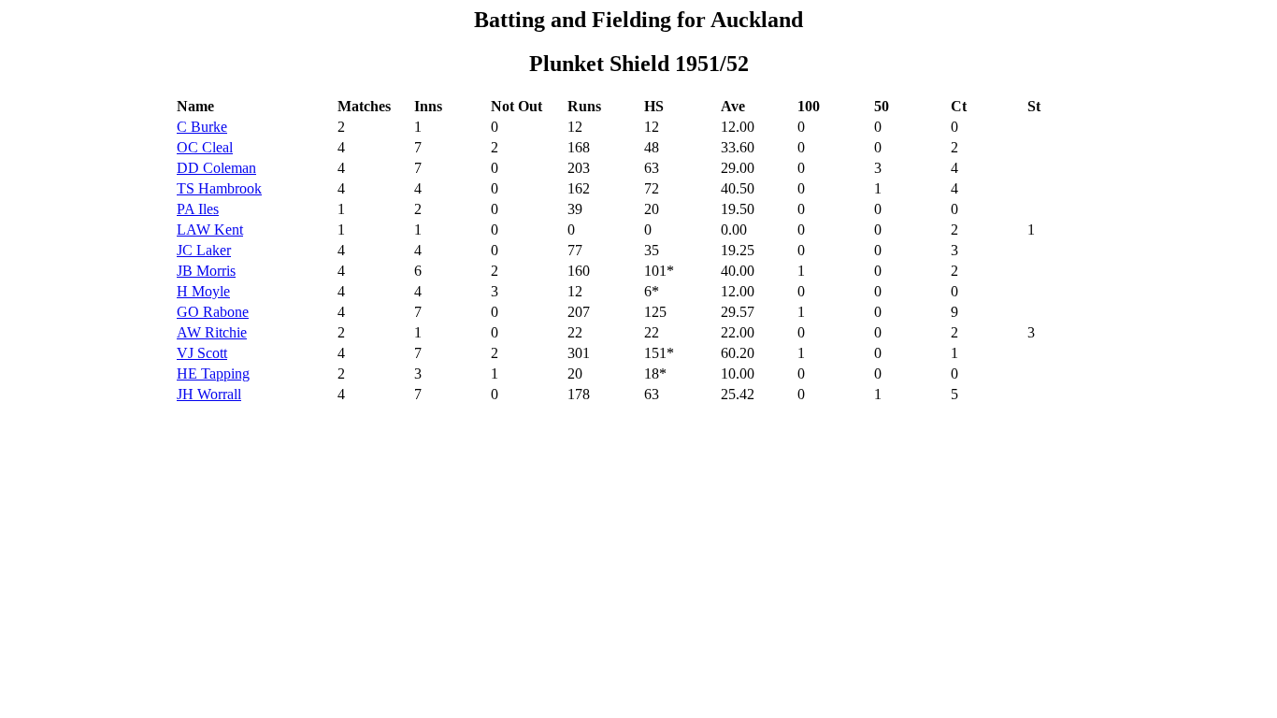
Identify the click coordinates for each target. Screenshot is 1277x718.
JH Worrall (209, 394)
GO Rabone (213, 312)
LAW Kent (210, 229)
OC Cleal (205, 147)
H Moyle (203, 291)
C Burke (202, 127)
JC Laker (204, 250)
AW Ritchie (212, 332)
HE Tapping (213, 373)
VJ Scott (202, 353)
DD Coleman (216, 168)
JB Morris (206, 271)
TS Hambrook (219, 188)
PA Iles (198, 209)
